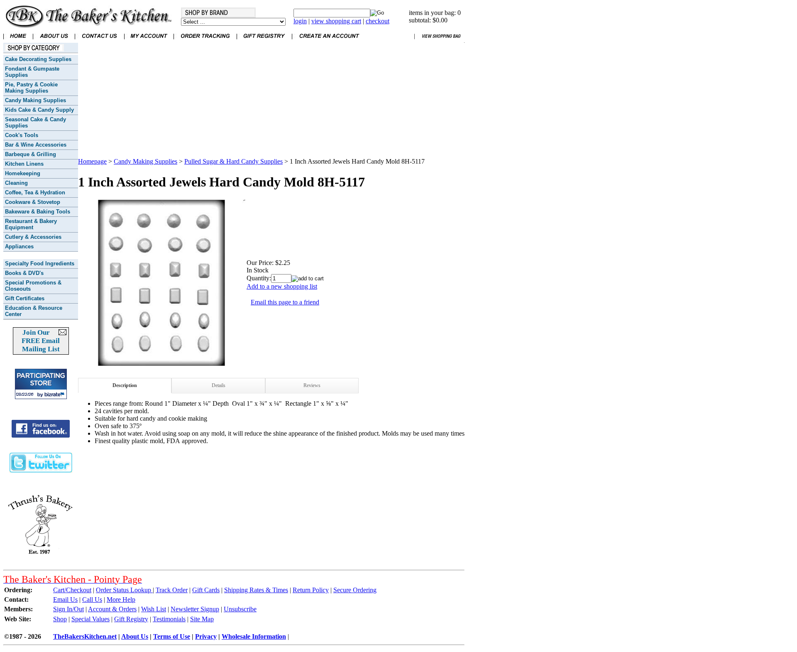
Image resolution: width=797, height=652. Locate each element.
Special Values (90, 619)
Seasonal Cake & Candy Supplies (35, 122)
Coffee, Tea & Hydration (35, 192)
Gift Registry (131, 619)
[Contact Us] (99, 40)
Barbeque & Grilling (30, 154)
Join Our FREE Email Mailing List (41, 340)
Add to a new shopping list (282, 286)
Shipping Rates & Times (256, 589)
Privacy (206, 636)
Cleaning (16, 183)
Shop (60, 619)
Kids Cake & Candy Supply (39, 110)
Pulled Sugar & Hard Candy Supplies (233, 161)
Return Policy (311, 589)
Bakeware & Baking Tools (37, 211)
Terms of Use (171, 636)
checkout (377, 21)
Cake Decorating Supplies (38, 59)
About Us (134, 636)
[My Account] (149, 40)
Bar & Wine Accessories (35, 145)
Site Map (202, 619)
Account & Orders (112, 609)
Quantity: (259, 278)
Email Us (65, 599)
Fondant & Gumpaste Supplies (32, 72)
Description (124, 385)
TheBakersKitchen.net (85, 636)
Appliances (19, 246)
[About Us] (54, 40)
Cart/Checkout (72, 589)
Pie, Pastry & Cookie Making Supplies (31, 87)
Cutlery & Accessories (33, 237)
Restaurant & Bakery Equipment (31, 224)
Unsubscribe (240, 609)
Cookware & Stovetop (32, 202)
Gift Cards (206, 589)
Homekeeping (22, 173)
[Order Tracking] (205, 40)
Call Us (92, 599)
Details (218, 385)
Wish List (153, 609)
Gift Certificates (24, 298)
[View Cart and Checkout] (439, 40)
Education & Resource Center (33, 311)
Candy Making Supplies (35, 100)
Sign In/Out (68, 609)
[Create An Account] (329, 40)
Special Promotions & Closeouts (33, 285)
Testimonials (169, 619)
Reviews (311, 385)
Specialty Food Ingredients (39, 263)
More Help (121, 599)
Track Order (172, 589)
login (300, 21)
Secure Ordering (354, 589)
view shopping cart (336, 21)
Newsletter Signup (195, 609)
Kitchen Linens (24, 164)
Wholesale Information (254, 636)
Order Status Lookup (124, 589)
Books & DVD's (24, 273)
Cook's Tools (21, 135)
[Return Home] (88, 25)
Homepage (92, 161)
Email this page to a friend (285, 302)
